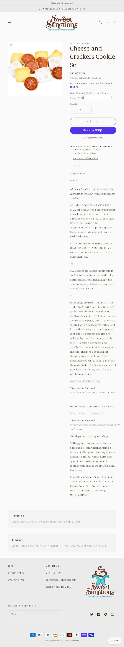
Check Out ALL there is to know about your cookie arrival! (46, 521)
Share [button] (77, 165)
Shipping (74, 78)
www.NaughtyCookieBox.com (87, 413)
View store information (85, 158)
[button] (9, 22)
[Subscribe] (58, 614)
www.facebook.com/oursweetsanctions (93, 392)
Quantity (74, 104)
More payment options (93, 138)
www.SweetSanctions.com (85, 380)
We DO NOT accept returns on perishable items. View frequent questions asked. (59, 545)
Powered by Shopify (71, 640)
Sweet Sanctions (56, 640)
